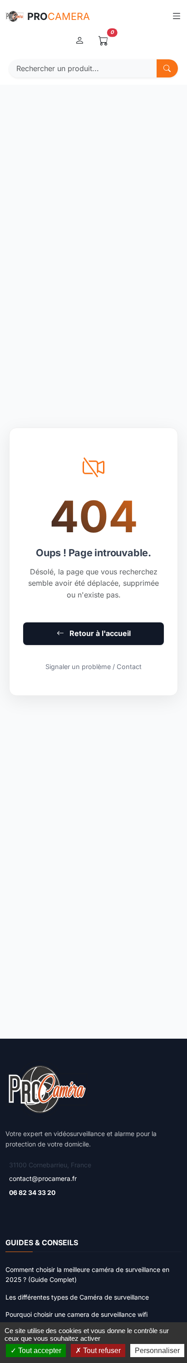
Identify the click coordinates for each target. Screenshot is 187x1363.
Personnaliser (157, 1350)
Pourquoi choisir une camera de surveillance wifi (76, 1314)
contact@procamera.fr (43, 1178)
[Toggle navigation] (176, 16)
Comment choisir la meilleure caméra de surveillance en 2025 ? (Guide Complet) (87, 1274)
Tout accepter (38, 1350)
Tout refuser (101, 1350)
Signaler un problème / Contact (93, 666)
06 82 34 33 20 (32, 1192)
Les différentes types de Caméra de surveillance (77, 1297)
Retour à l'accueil (99, 633)
